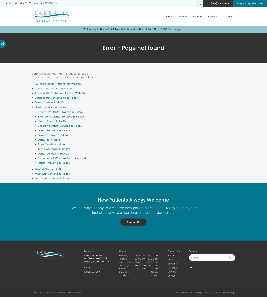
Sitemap (217, 292)
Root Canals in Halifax (51, 144)
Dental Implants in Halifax (54, 162)
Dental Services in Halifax (50, 107)
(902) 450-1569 (92, 271)
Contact (227, 16)
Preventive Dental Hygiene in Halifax (60, 112)
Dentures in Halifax (49, 139)
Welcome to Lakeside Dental (53, 178)
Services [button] (182, 16)
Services (172, 263)
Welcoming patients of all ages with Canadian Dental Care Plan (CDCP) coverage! (132, 29)
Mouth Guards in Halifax (53, 121)
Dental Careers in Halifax (50, 102)
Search (208, 292)
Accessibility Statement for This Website (60, 93)
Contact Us (133, 222)
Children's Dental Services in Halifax (60, 125)
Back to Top (228, 292)
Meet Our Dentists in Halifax (52, 173)
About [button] (168, 16)
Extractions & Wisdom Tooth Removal (62, 158)
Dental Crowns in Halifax (53, 135)
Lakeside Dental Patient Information (58, 83)
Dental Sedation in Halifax (54, 130)
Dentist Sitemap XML (48, 169)
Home (171, 255)
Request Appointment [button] (250, 3)
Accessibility (197, 292)
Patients (197, 16)
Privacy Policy (182, 292)
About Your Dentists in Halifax (53, 88)
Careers (212, 16)
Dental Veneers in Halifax (53, 153)
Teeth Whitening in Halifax (54, 149)
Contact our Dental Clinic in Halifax (56, 97)
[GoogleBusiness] (191, 268)
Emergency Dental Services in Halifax (61, 116)
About (171, 259)
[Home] (51, 16)
